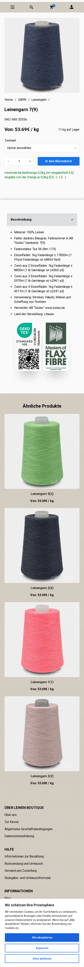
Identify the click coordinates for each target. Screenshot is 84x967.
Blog (7, 898)
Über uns (10, 815)
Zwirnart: (10, 140)
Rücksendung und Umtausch (23, 863)
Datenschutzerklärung (19, 836)
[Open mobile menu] (12, 7)
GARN (22, 100)
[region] (42, 933)
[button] (52, 7)
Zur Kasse (11, 822)
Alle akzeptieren (42, 937)
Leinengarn (38, 100)
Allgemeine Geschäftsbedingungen (28, 829)
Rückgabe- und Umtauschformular (27, 878)
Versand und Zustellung (20, 871)
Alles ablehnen (42, 958)
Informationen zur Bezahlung (24, 856)
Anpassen (42, 948)
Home (8, 100)
